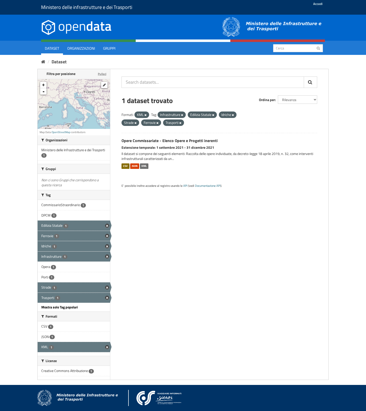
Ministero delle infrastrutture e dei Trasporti (86, 7)
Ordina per (267, 99)
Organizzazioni (81, 48)
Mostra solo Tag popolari (59, 307)
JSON (135, 166)
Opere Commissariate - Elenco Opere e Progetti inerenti (170, 141)
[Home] (43, 61)
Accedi (317, 3)
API (185, 186)
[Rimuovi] (145, 115)
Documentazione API (208, 186)
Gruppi (109, 48)
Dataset (52, 48)
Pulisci (102, 74)
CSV (125, 166)
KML (144, 166)
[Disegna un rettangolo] (104, 85)
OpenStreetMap (61, 132)
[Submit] (318, 48)
